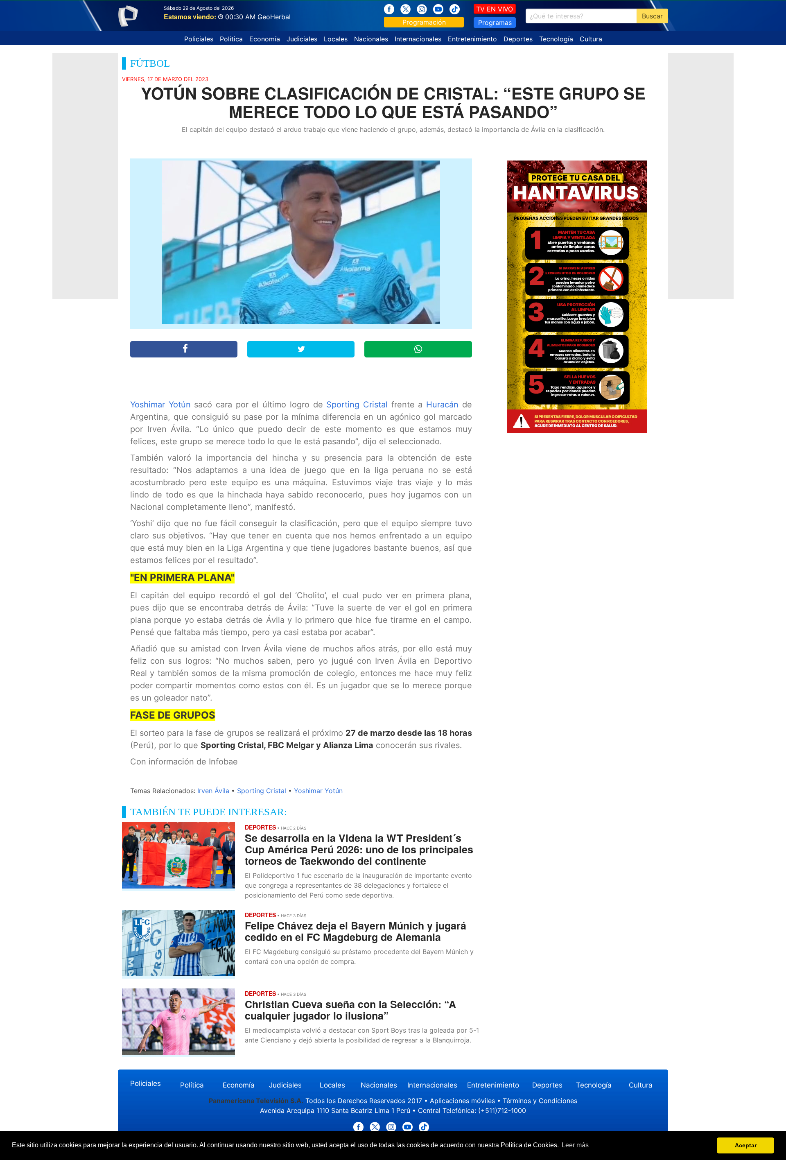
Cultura (591, 39)
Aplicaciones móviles (462, 1101)
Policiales (198, 39)
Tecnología (556, 39)
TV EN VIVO (494, 9)
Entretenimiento (472, 39)
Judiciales (302, 39)
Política (231, 39)
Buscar (652, 16)
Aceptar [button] (746, 1145)
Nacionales (371, 39)
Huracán (442, 404)
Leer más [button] (575, 1145)
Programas (495, 22)
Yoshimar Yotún (160, 404)
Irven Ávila (213, 791)
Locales (336, 39)
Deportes (518, 39)
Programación (424, 22)
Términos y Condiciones (540, 1101)
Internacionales (418, 39)
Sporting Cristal (357, 404)
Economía (264, 39)
